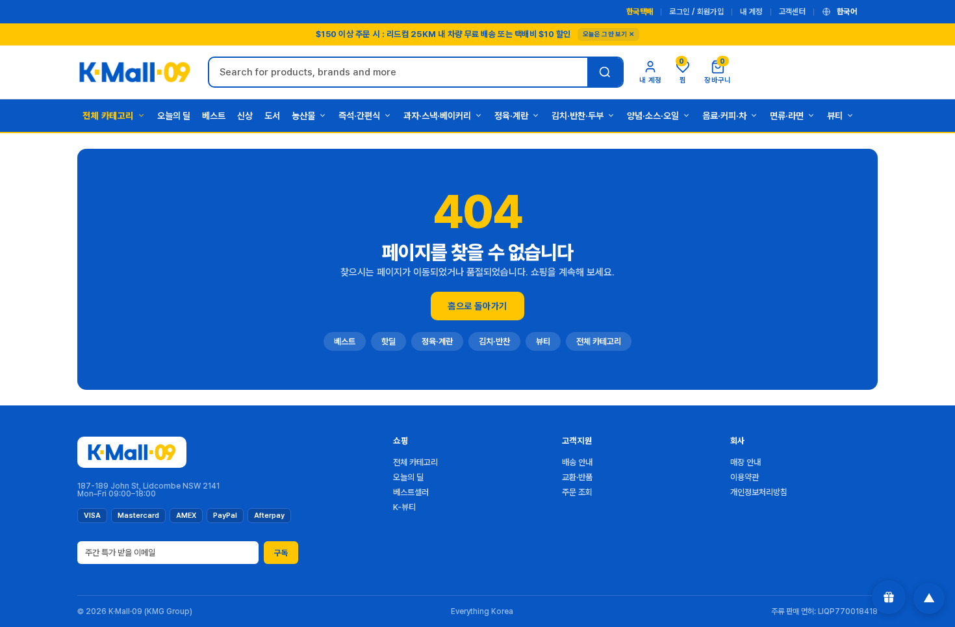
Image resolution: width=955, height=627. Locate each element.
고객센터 (792, 12)
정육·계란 (511, 115)
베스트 (213, 115)
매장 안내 (745, 462)
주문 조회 (577, 492)
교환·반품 (577, 477)
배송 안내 (577, 462)
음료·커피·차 (724, 115)
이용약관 (744, 477)
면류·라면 (787, 115)
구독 (281, 552)
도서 (272, 115)
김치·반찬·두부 (578, 115)
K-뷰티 (404, 507)
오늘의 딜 (173, 115)
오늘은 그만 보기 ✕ (608, 34)
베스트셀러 (411, 492)
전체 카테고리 (108, 115)
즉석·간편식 (359, 115)
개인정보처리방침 (758, 492)
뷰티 (835, 115)
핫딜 (388, 341)
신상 (245, 115)
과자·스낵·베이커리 (437, 115)
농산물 (303, 115)
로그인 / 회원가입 (696, 12)
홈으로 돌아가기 (477, 306)
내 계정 (751, 12)
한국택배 (639, 12)
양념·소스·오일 (653, 115)
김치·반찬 (494, 341)
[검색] (604, 72)
